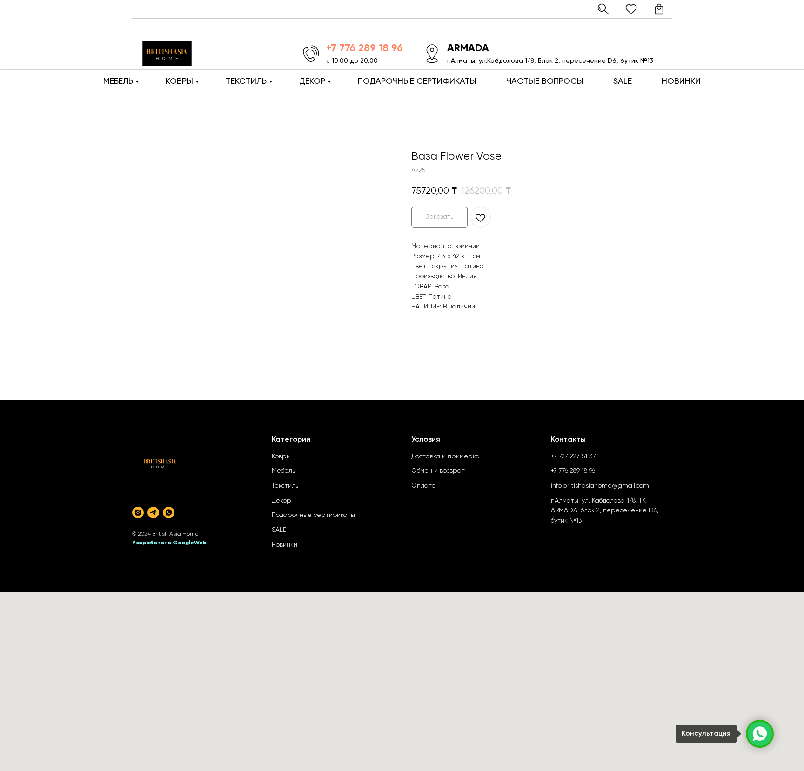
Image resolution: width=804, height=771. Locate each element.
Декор (281, 500)
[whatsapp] (168, 512)
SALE (622, 81)
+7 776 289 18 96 (573, 471)
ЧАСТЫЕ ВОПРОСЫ (544, 81)
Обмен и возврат (438, 471)
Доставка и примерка (445, 456)
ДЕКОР (312, 81)
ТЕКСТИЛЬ (246, 81)
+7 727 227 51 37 (573, 456)
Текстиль (285, 486)
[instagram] (138, 512)
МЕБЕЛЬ (118, 81)
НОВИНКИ (681, 81)
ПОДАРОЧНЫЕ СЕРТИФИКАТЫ (417, 81)
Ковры (281, 456)
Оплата (423, 486)
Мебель (283, 471)
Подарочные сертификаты (313, 515)
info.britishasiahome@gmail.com (600, 486)
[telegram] (153, 512)
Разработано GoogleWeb (169, 543)
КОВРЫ (179, 81)
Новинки (284, 545)
